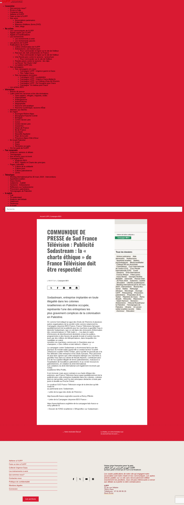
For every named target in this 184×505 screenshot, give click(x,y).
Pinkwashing (127, 293)
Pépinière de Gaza (130, 297)
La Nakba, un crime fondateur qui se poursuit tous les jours (112, 433)
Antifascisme (132, 258)
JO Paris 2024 (122, 281)
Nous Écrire (108, 493)
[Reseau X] (80, 480)
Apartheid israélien (124, 260)
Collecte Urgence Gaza (18, 468)
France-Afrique (122, 275)
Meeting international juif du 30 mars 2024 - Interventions (130, 286)
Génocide (128, 279)
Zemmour (120, 311)
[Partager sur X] (51, 288)
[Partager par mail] (70, 288)
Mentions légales (15, 485)
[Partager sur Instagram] (63, 288)
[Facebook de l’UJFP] (73, 480)
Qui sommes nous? (16, 475)
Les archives (30, 499)
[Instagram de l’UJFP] (93, 480)
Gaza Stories (122, 277)
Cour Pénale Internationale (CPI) (128, 270)
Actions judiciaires (124, 256)
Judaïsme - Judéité (137, 281)
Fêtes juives (135, 275)
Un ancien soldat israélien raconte (128, 308)
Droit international (133, 273)
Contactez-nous (15, 478)
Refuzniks (127, 299)
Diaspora (120, 273)
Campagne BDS (55, 216)
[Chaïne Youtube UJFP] (86, 480)
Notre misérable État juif (72, 432)
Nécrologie (129, 291)
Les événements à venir (18, 471)
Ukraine (128, 307)
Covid (135, 271)
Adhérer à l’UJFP (16, 461)
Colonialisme (122, 267)
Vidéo (138, 309)
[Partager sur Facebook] (57, 288)
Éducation (130, 311)
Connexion (13, 489)
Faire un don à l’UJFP (17, 464)
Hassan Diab (140, 279)
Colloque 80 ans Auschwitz (127, 265)
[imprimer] (76, 288)
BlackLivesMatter (137, 262)
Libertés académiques (135, 283)
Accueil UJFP (44, 216)
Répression (137, 299)
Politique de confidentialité (19, 482)
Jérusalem (121, 283)
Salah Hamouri (122, 301)
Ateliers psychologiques (127, 261)
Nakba (125, 289)
